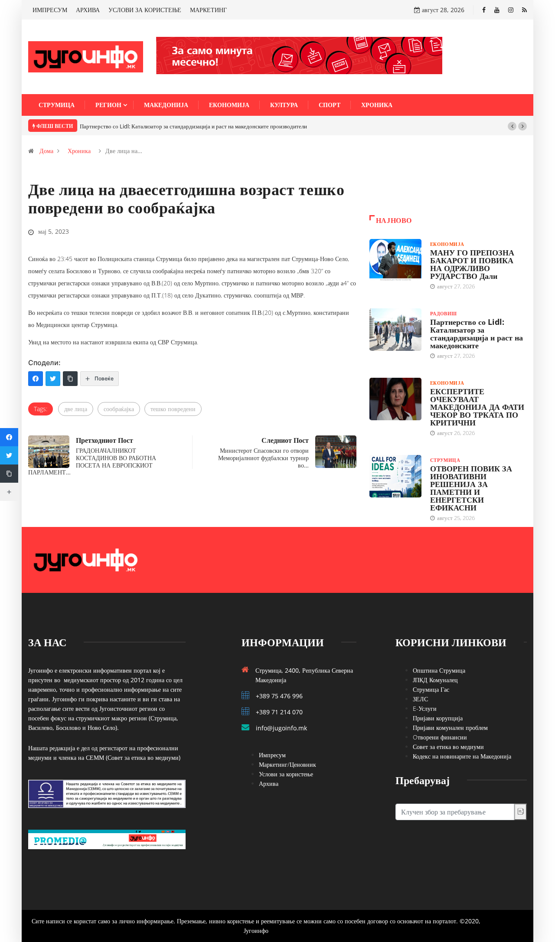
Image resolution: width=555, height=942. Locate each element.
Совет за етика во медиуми (448, 746)
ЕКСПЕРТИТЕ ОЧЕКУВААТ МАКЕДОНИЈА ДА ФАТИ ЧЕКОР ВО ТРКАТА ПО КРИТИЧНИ (477, 407)
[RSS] (524, 10)
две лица (75, 409)
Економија (229, 105)
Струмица (57, 105)
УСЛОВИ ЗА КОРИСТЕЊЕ (144, 10)
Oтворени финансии (440, 737)
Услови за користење (286, 774)
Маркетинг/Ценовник (287, 764)
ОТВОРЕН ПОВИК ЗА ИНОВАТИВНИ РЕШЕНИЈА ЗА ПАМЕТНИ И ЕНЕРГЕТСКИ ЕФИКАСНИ (471, 488)
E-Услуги (425, 708)
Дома (46, 151)
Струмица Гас (431, 689)
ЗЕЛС (420, 699)
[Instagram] (510, 10)
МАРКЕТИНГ (208, 10)
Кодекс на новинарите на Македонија (462, 756)
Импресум (272, 755)
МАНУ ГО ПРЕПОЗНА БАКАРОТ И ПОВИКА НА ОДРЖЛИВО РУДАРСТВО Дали (472, 264)
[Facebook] (484, 10)
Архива (268, 783)
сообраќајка (119, 409)
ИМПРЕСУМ (50, 10)
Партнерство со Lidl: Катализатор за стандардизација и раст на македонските (476, 333)
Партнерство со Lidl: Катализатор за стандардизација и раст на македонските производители (193, 126)
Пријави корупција (438, 718)
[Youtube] (497, 10)
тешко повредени (173, 409)
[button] (512, 126)
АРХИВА (88, 10)
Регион (108, 105)
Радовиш (443, 313)
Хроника (376, 105)
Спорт (329, 105)
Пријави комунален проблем (450, 727)
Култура (284, 105)
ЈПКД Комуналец (435, 680)
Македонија (166, 105)
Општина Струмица (439, 670)
